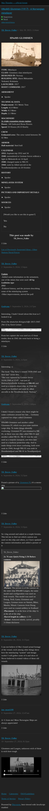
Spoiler (7, 97)
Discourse (16, 804)
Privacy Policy (24, 799)
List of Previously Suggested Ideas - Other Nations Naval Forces (19, 251)
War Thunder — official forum (14, 3)
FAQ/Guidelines (27, 794)
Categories (13, 794)
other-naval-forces (8, 22)
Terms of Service (8, 799)
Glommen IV (25, 482)
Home (4, 794)
